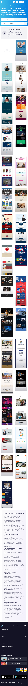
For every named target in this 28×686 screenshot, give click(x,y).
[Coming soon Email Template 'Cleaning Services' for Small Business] (21, 440)
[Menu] (26, 2)
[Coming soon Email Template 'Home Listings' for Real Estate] (21, 467)
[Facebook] (13, 625)
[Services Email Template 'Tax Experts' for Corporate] (7, 440)
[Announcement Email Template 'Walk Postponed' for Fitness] (21, 50)
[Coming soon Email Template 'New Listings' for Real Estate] (7, 353)
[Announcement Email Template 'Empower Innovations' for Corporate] (7, 77)
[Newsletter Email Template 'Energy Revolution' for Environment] (21, 319)
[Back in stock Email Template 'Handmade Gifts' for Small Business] (21, 200)
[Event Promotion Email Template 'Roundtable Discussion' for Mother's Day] (21, 171)
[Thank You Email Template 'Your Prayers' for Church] (7, 465)
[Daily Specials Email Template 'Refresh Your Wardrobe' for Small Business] (21, 77)
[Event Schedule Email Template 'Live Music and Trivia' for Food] (7, 227)
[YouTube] (25, 625)
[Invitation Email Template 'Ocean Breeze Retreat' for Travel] (21, 410)
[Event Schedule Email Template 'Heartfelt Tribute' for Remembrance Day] (7, 260)
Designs (7, 19)
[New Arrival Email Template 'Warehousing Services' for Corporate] (7, 171)
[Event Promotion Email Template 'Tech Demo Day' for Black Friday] (21, 136)
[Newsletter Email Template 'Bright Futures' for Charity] (7, 140)
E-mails (20, 19)
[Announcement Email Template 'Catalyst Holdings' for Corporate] (7, 109)
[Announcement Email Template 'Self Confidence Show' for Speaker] (21, 380)
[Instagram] (17, 625)
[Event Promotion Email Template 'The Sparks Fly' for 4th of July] (21, 255)
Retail (17, 5)
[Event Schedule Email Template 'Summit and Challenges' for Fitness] (21, 107)
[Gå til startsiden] (1, 2)
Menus (11, 5)
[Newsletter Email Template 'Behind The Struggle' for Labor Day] (7, 200)
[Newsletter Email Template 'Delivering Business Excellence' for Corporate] (21, 228)
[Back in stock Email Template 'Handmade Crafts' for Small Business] (7, 286)
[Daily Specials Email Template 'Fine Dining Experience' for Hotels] (7, 382)
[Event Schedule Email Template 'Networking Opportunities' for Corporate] (7, 494)
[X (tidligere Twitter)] (21, 625)
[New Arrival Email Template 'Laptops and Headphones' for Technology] (7, 322)
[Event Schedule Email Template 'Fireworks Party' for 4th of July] (21, 291)
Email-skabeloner (4, 5)
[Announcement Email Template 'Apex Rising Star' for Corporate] (21, 353)
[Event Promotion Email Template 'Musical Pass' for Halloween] (7, 410)
